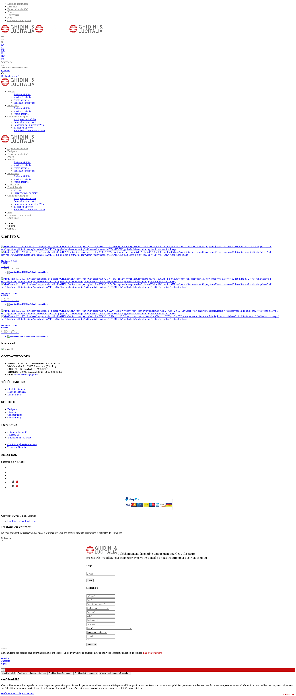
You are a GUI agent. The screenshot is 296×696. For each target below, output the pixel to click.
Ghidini (11, 226)
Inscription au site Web (25, 119)
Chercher (5, 70)
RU (3, 56)
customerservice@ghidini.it (27, 374)
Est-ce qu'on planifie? (17, 9)
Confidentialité (14, 415)
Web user (18, 190)
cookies (5, 658)
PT (2, 58)
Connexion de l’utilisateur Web (29, 125)
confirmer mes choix (11, 693)
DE (3, 50)
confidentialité (8, 673)
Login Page (13, 218)
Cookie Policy (14, 417)
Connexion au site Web (25, 122)
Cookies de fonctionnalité (86, 673)
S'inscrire (92, 644)
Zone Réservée (14, 187)
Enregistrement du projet (25, 193)
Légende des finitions (17, 3)
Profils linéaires (21, 100)
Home (10, 223)
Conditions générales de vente (22, 444)
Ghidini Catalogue (16, 389)
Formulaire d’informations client (29, 130)
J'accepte (5, 660)
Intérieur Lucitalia (22, 97)
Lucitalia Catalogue (16, 392)
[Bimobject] (13, 487)
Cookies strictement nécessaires (115, 673)
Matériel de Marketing (24, 102)
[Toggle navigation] (2, 65)
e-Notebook (13, 435)
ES (2, 53)
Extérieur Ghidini (22, 94)
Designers (12, 6)
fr (2, 41)
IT (2, 47)
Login (90, 580)
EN (3, 44)
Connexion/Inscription (18, 116)
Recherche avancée (10, 76)
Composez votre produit (19, 20)
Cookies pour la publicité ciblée (32, 673)
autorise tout (28, 693)
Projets (10, 12)
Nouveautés (13, 105)
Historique (12, 412)
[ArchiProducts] (13, 482)
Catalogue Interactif (17, 432)
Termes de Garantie (16, 447)
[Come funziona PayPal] (148, 511)
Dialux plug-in (14, 394)
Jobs (9, 17)
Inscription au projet (23, 127)
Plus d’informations (152, 652)
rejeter (4, 663)
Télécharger (13, 15)
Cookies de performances (60, 673)
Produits (11, 91)
